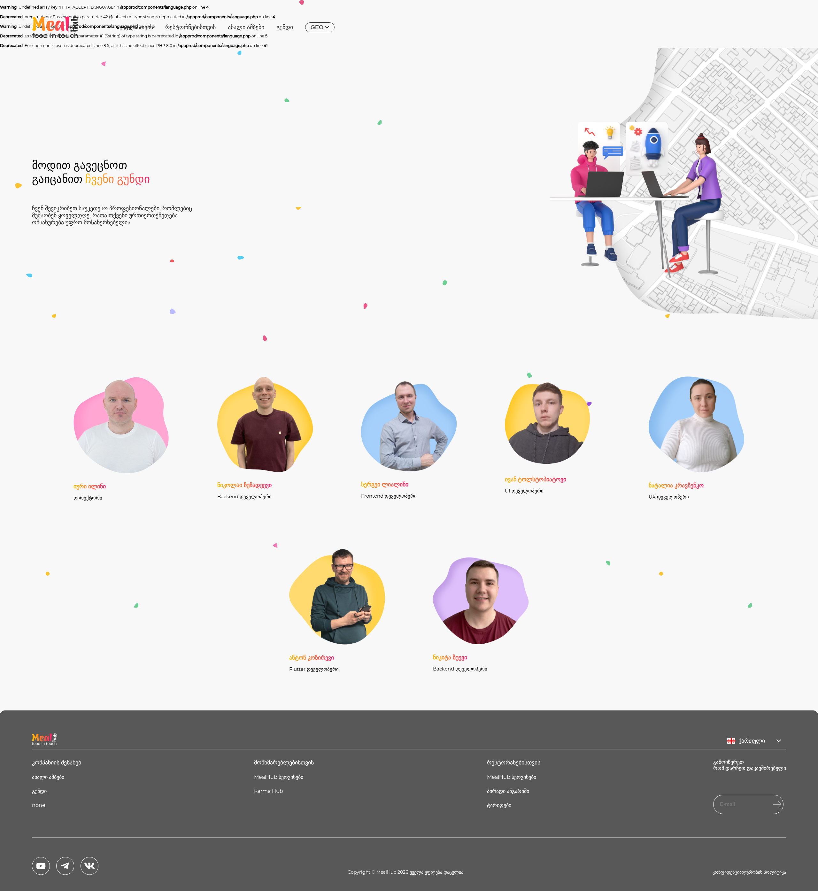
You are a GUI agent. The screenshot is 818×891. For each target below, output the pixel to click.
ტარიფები (499, 805)
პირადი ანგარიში (508, 791)
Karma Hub (268, 791)
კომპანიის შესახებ (56, 762)
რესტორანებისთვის (513, 762)
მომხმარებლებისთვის (284, 762)
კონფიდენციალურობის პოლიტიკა (749, 872)
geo (317, 27)
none (38, 805)
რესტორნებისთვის (190, 27)
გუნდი (284, 27)
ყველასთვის (136, 27)
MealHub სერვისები (278, 777)
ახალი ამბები (246, 27)
